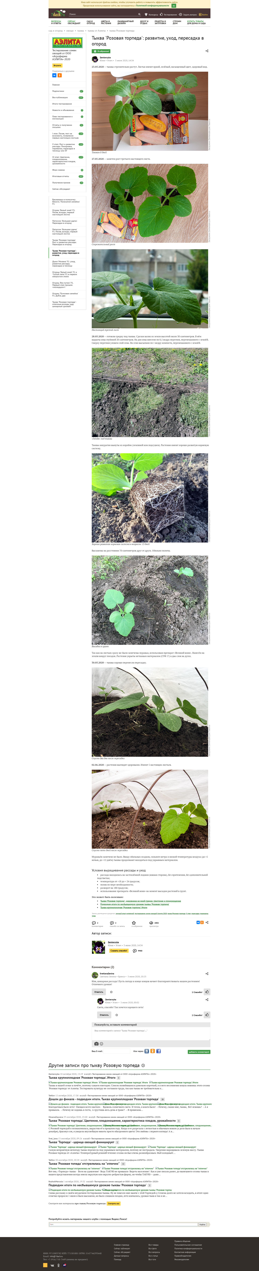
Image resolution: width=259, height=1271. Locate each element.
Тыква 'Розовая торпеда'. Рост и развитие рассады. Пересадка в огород (64, 242)
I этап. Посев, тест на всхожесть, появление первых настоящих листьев (66, 135)
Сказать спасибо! (119, 950)
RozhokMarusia (56, 1181)
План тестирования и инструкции (66, 117)
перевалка (204, 913)
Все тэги (152, 1259)
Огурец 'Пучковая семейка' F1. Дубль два (65, 294)
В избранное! (103, 51)
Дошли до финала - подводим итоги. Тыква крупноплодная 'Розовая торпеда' (104, 1099)
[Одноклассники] (60, 75)
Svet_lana (53, 1138)
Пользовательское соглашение (188, 1245)
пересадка (195, 913)
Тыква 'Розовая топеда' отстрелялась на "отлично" (84, 1163)
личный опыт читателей (125, 913)
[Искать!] (139, 14)
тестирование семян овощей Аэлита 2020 (151, 913)
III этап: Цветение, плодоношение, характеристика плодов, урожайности (66, 160)
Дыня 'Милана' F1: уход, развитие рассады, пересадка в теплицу (63, 263)
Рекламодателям (181, 1259)
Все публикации (66, 97)
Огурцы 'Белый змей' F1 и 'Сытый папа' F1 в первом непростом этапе (64, 274)
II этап (188, 913)
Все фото (153, 1248)
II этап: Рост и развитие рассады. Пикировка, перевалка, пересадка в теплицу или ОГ (66, 147)
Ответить (98, 992)
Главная (56, 85)
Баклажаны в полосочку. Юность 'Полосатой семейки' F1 (66, 201)
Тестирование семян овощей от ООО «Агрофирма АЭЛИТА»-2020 (64, 55)
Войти (205, 14)
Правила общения (182, 1241)
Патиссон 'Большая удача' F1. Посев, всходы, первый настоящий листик (64, 231)
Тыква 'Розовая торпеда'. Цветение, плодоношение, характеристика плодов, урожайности (112, 1120)
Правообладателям (182, 1256)
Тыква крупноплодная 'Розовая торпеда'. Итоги (123, 907)
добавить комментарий (199, 1052)
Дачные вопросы (121, 1256)
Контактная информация (185, 1252)
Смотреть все (113, 1203)
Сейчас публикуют (122, 1248)
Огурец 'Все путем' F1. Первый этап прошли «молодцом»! (62, 285)
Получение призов (66, 182)
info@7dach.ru (56, 1256)
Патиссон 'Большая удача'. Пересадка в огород (64, 222)
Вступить (57, 65)
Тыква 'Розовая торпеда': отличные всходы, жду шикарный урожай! (64, 304)
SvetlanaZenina (107, 973)
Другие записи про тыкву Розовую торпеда (94, 1065)
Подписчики (66, 91)
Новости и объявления (66, 110)
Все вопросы (154, 1252)
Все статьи (153, 1256)
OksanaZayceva (56, 1117)
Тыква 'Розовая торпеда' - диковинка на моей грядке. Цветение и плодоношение (140, 901)
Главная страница (121, 1245)
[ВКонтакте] (54, 75)
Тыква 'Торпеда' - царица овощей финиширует (81, 1142)
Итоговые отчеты (66, 176)
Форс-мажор (66, 170)
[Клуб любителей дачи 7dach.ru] (58, 13)
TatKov (52, 1095)
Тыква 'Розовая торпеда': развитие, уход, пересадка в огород (65, 253)
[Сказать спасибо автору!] (207, 992)
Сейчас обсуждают (61, 189)
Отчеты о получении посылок (66, 126)
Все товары (154, 1245)
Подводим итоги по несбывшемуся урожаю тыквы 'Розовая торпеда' (134, 904)
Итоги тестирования (62, 104)
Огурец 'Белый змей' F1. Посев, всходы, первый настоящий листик (63, 212)
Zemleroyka (105, 57)
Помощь (117, 1259)
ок (174, 5)
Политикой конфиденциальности (152, 5)
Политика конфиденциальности (188, 1248)
